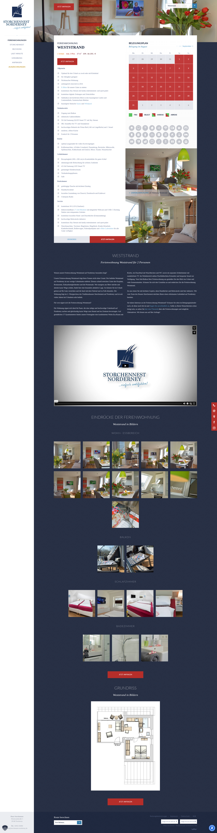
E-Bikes (64, 87)
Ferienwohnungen (17, 40)
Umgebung (17, 58)
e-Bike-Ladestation (106, 228)
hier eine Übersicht (151, 309)
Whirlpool (88, 104)
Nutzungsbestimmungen (158, 816)
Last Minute (17, 54)
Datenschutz (185, 816)
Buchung (17, 49)
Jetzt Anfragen (64, 7)
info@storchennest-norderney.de (17, 828)
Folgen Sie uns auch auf (168, 821)
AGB (194, 816)
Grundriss (71, 239)
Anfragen (17, 62)
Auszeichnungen (17, 67)
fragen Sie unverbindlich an (159, 306)
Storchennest (17, 45)
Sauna (79, 104)
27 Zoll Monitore (80, 210)
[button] (5, 828)
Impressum (174, 816)
